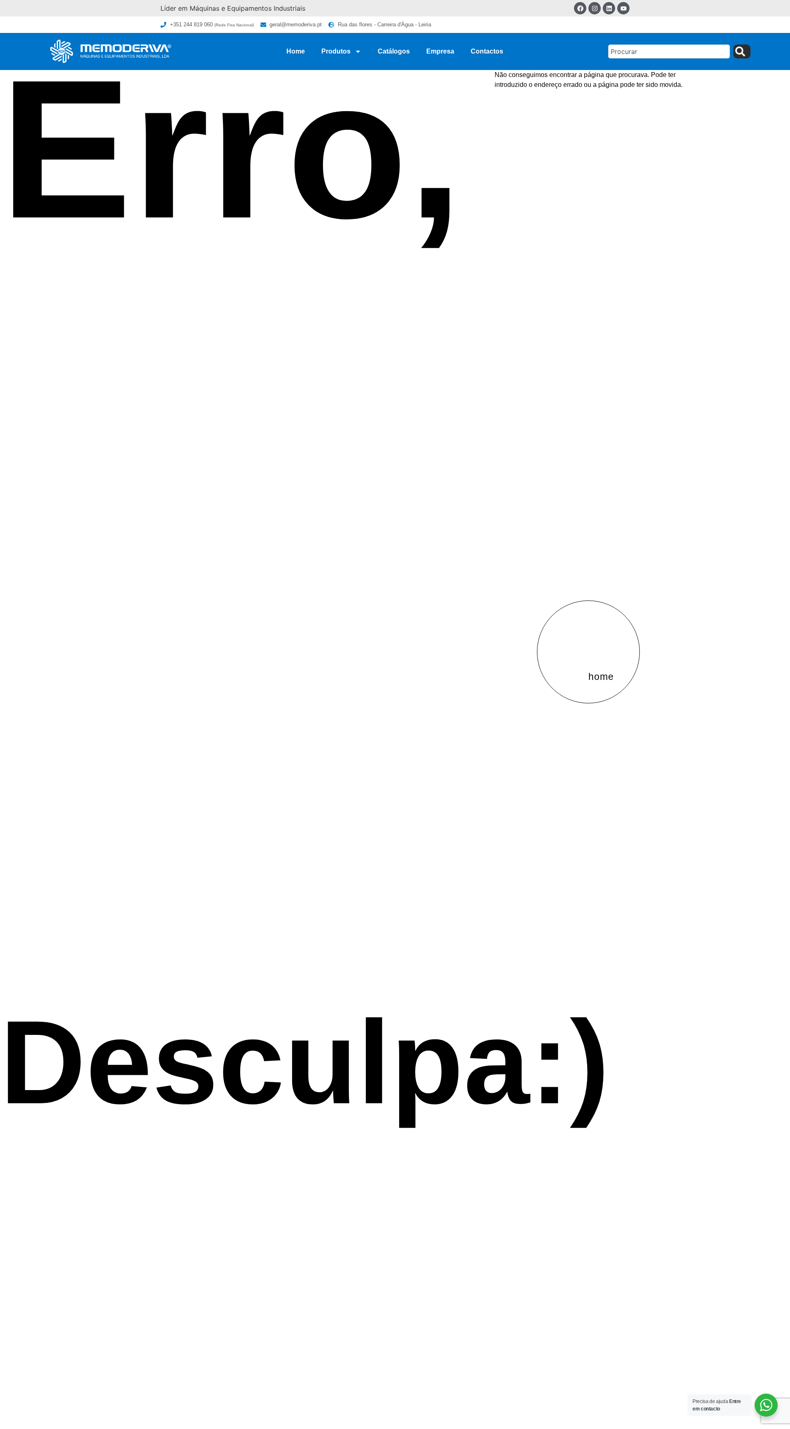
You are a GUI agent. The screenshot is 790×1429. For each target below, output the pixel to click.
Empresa (440, 51)
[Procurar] (741, 51)
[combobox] (669, 51)
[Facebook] (580, 8)
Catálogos (394, 51)
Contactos (487, 51)
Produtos (336, 51)
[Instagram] (594, 8)
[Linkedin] (609, 8)
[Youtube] (623, 8)
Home (295, 51)
